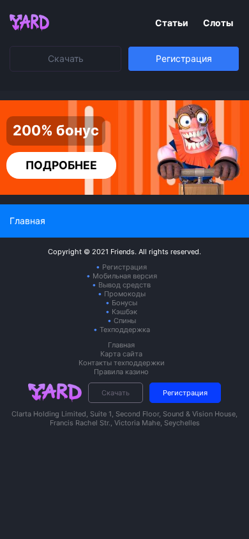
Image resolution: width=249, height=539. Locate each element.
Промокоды (125, 293)
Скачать (66, 58)
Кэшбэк (124, 311)
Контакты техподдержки (122, 362)
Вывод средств (124, 284)
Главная (121, 344)
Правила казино (121, 371)
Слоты (218, 22)
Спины (125, 320)
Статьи (172, 22)
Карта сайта (121, 353)
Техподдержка (125, 329)
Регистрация (184, 58)
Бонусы (124, 302)
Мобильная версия (125, 275)
